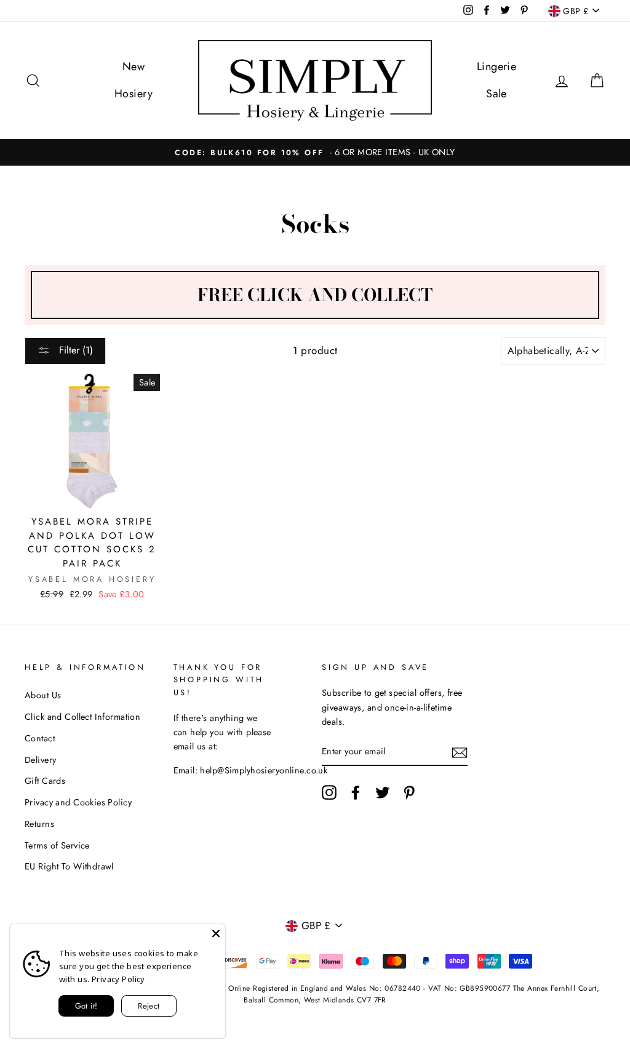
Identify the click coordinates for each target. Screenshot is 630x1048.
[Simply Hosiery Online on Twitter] (382, 792)
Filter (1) (74, 350)
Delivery (40, 760)
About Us (43, 695)
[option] (315, 152)
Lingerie (496, 66)
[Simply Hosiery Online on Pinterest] (409, 792)
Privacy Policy (118, 979)
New (133, 66)
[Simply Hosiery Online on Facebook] (355, 792)
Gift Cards (45, 781)
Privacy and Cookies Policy (78, 802)
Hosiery (133, 94)
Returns (39, 824)
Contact (40, 738)
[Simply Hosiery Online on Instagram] (329, 792)
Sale (496, 94)
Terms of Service (57, 845)
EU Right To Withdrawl (69, 866)
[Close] (216, 933)
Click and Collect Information (82, 717)
